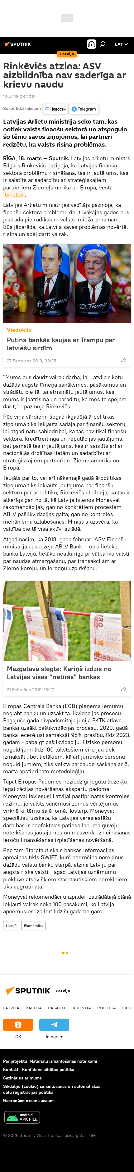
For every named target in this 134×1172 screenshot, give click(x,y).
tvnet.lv (14, 194)
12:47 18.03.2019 (19, 96)
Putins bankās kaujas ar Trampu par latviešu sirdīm (61, 344)
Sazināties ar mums (22, 1078)
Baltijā (34, 1008)
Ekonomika (33, 925)
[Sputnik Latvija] (18, 46)
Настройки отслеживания (29, 1100)
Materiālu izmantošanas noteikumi (63, 1061)
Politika (106, 1008)
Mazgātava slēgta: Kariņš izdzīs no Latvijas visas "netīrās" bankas (59, 673)
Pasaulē (57, 1008)
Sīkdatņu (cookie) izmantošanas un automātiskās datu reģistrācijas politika (51, 1089)
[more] (123, 360)
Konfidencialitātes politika (48, 1069)
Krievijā (82, 1008)
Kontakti (11, 1069)
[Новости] (55, 109)
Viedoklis (19, 330)
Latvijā (11, 925)
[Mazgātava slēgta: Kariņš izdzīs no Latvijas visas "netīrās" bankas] (67, 621)
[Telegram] (83, 109)
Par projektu (15, 1061)
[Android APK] (22, 1118)
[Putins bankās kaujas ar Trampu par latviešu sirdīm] (67, 283)
